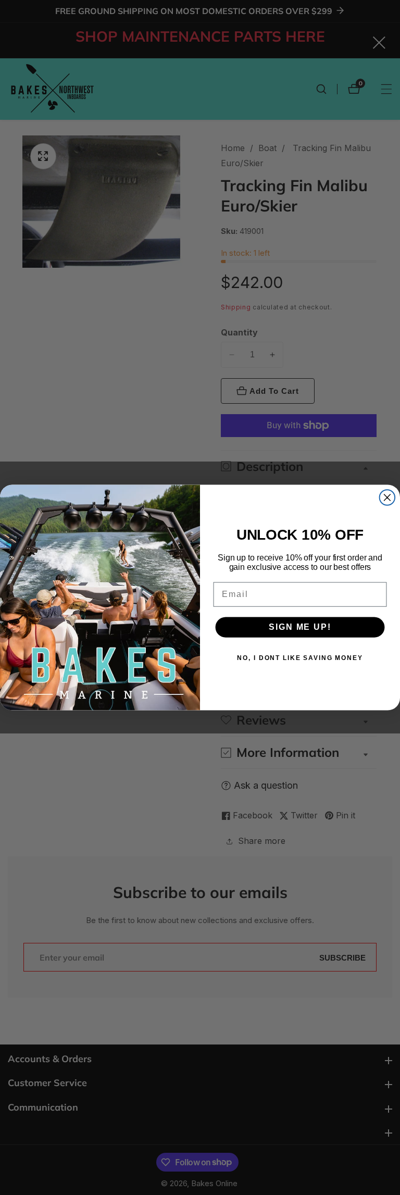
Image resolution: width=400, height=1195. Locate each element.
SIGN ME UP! (300, 627)
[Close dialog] (387, 497)
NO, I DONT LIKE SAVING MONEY (299, 658)
